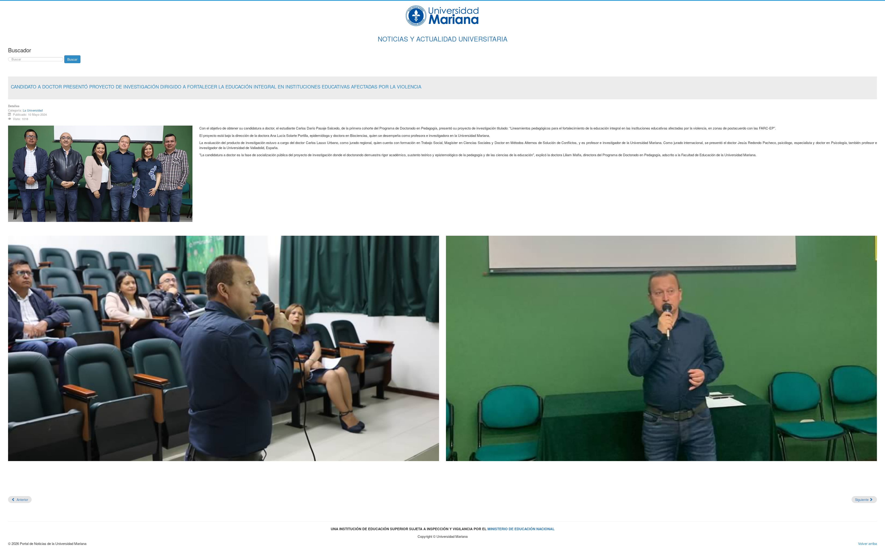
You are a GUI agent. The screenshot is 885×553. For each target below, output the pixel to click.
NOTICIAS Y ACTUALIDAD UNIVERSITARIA (442, 38)
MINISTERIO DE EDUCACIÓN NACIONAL (521, 528)
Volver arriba (867, 543)
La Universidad (33, 110)
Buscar (72, 59)
